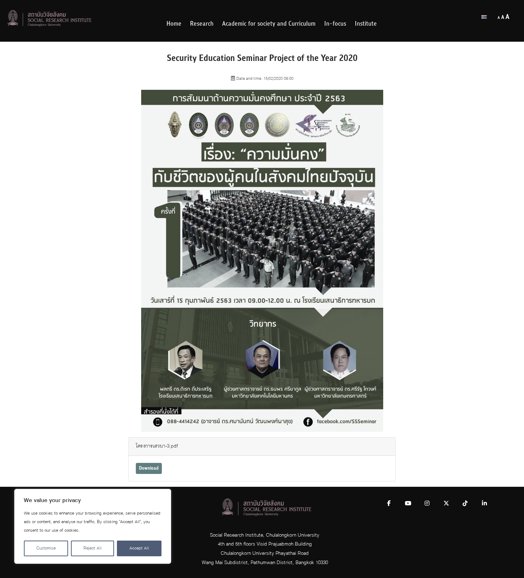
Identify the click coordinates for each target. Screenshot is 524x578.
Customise (46, 548)
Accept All (139, 548)
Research (202, 24)
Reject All (92, 548)
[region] (92, 526)
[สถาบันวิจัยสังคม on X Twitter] (446, 503)
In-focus (335, 24)
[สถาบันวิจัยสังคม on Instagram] (427, 503)
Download (149, 468)
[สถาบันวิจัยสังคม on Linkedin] (484, 503)
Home (173, 24)
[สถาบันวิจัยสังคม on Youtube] (408, 503)
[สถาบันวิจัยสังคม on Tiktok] (465, 503)
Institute (366, 24)
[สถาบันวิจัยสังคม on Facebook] (388, 503)
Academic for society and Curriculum (268, 24)
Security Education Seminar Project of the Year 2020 (262, 58)
